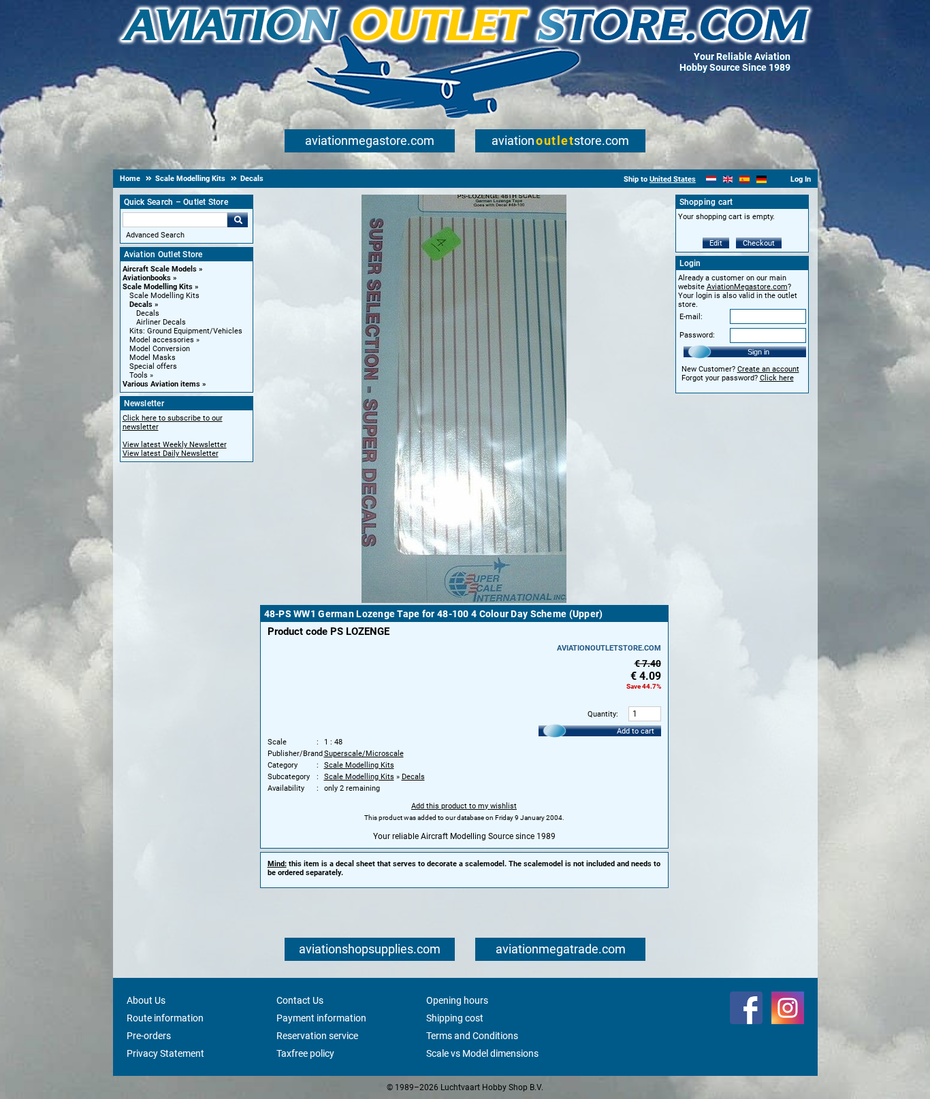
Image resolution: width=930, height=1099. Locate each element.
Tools (138, 375)
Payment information (321, 1018)
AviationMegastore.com (747, 286)
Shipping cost (454, 1018)
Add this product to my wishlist (464, 806)
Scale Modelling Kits (158, 286)
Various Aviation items (161, 384)
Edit (715, 243)
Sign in (758, 352)
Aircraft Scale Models (160, 269)
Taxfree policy (305, 1053)
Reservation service (317, 1035)
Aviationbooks (147, 278)
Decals (141, 304)
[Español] (744, 179)
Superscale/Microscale (364, 753)
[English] (728, 179)
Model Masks (152, 357)
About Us (146, 1000)
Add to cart (635, 731)
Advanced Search (155, 235)
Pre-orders (149, 1035)
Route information (165, 1018)
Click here (777, 378)
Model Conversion (159, 348)
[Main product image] (464, 600)
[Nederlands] (711, 179)
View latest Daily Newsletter (171, 453)
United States (673, 179)
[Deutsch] (761, 179)
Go (237, 219)
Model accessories (161, 339)
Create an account (768, 369)
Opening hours (457, 1000)
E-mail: (691, 316)
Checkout (759, 243)
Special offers (153, 366)
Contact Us (299, 1000)
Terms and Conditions (472, 1035)
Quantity (602, 714)
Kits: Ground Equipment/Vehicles (185, 331)
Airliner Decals (161, 322)
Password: (697, 335)
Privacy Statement (165, 1053)
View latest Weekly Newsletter (175, 444)
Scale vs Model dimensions (482, 1053)
